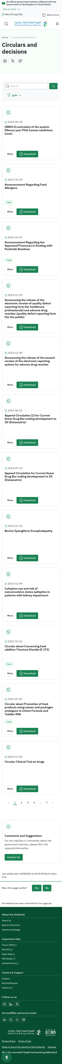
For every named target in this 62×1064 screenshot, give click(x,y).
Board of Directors (11, 925)
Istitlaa (8, 963)
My (6, 949)
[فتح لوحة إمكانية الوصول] (7, 1057)
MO (7, 958)
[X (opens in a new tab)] (17, 1004)
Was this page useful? (14, 888)
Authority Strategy (11, 929)
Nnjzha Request (10, 983)
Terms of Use (24, 1041)
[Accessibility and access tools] (23, 1019)
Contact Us (13, 857)
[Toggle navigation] (57, 24)
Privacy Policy (9, 1041)
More (10, 154)
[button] (14, 95)
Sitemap (52, 1047)
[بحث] (53, 86)
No (47, 888)
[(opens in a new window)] (5, 61)
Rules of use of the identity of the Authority (23, 1047)
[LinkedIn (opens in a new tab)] (10, 1004)
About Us (6, 920)
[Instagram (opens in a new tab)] (4, 1004)
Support (6, 978)
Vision (8, 945)
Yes (37, 888)
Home (5, 37)
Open (7, 954)
